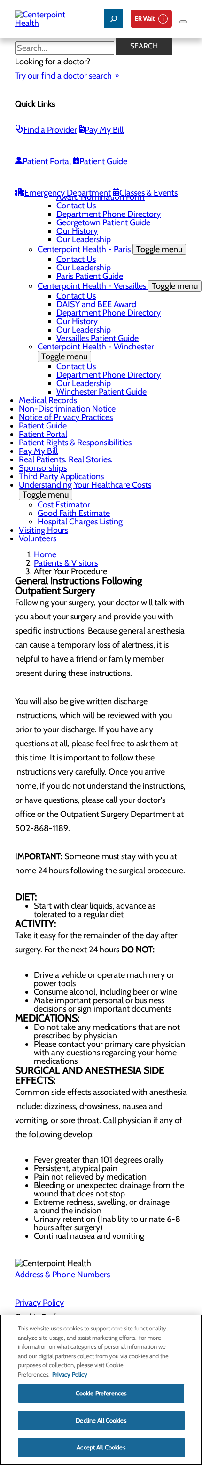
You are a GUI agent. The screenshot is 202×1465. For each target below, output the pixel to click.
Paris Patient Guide (89, 276)
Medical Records (48, 400)
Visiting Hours (43, 530)
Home (45, 554)
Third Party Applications (61, 476)
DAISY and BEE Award (96, 304)
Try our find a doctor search (63, 76)
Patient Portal (47, 161)
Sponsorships (43, 468)
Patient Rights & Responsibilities (75, 442)
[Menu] (183, 21)
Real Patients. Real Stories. (66, 459)
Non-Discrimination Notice (67, 409)
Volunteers (37, 538)
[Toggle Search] (113, 18)
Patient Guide (103, 161)
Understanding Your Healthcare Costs (85, 490)
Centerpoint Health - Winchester (96, 351)
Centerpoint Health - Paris (110, 249)
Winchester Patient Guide (101, 392)
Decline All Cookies (101, 1420)
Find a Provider (50, 130)
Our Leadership (83, 239)
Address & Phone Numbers (62, 1274)
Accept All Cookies (101, 1447)
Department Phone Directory (108, 214)
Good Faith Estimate (74, 513)
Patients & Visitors (66, 563)
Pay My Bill (104, 130)
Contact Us (76, 205)
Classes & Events (148, 193)
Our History (77, 231)
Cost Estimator (64, 504)
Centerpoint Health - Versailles (118, 286)
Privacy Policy (39, 1303)
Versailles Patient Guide (97, 338)
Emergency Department (67, 193)
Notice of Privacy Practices (66, 417)
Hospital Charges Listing (80, 521)
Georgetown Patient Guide (103, 222)
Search (144, 45)
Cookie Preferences (101, 1393)
